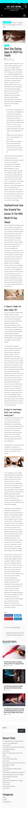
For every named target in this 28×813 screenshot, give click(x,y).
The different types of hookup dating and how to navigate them (14, 663)
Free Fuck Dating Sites (9, 786)
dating (4, 797)
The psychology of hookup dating (12, 768)
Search (5, 727)
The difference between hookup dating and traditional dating (13, 687)
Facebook (9, 615)
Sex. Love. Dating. (14, 6)
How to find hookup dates (13, 627)
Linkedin (18, 619)
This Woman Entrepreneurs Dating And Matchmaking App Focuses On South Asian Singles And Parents (14, 710)
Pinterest (9, 619)
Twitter (18, 615)
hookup (7, 45)
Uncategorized (7, 802)
